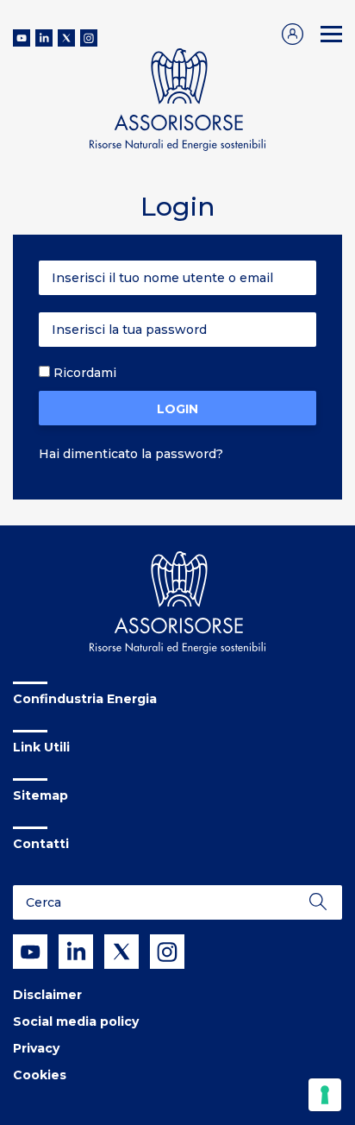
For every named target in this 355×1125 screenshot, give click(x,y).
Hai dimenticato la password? (131, 454)
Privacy (36, 1048)
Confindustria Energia (85, 699)
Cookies (39, 1075)
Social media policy (76, 1021)
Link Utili (41, 747)
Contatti (41, 844)
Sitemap (40, 795)
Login (177, 409)
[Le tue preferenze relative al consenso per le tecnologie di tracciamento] (324, 1094)
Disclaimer (47, 994)
